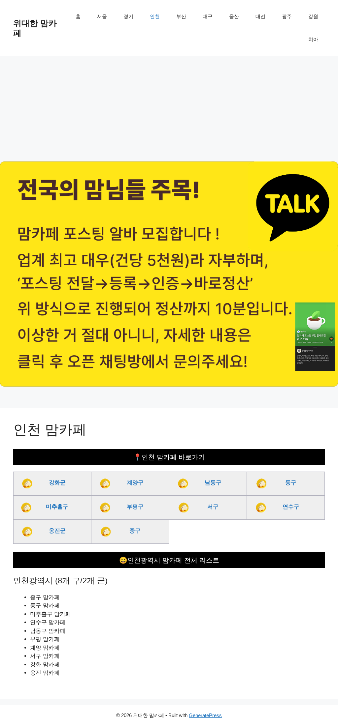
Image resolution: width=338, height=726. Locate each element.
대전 (260, 16)
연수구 (291, 507)
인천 (155, 16)
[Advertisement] (169, 105)
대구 (208, 16)
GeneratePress (205, 715)
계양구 (135, 482)
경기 (128, 16)
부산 (181, 16)
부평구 (135, 507)
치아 (313, 39)
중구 (135, 531)
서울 (102, 16)
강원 (313, 16)
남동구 (213, 482)
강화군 (57, 482)
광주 (287, 16)
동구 (290, 482)
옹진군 (57, 531)
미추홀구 (57, 507)
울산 (234, 16)
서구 (213, 507)
